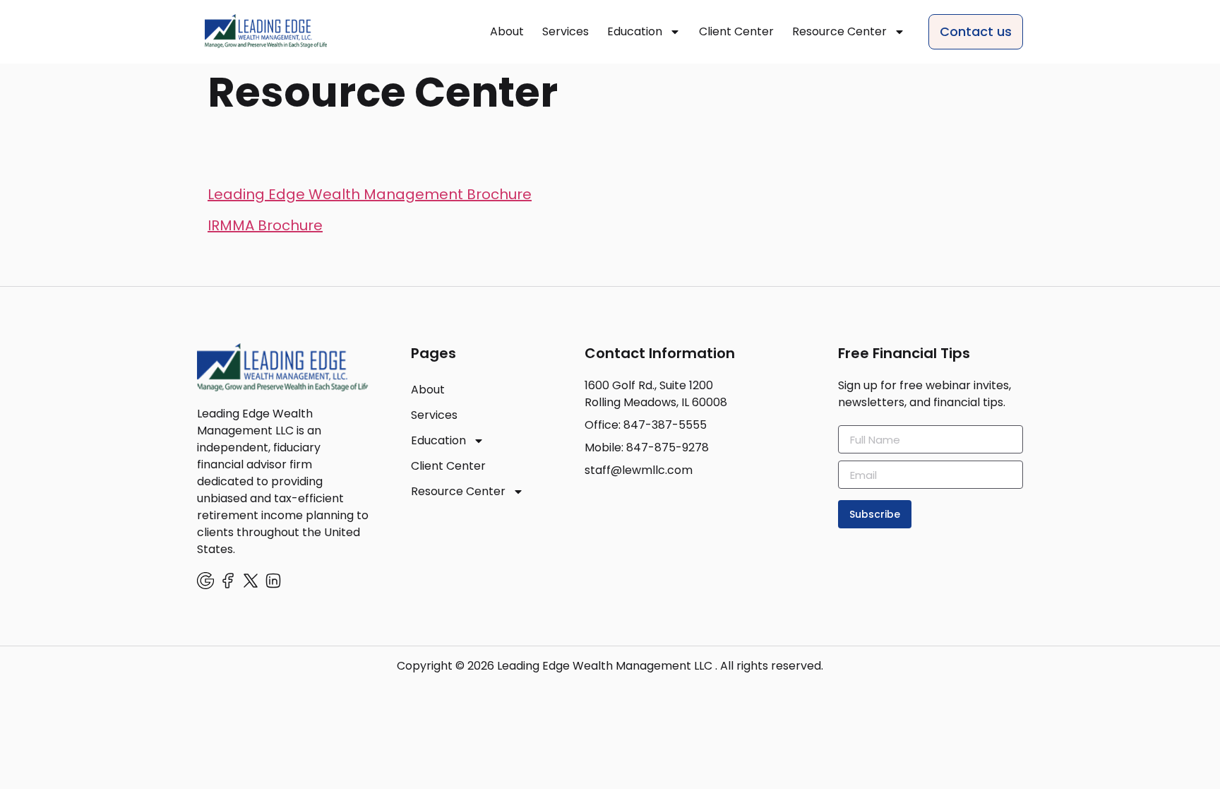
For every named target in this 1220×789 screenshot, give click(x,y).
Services (565, 31)
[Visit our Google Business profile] (205, 580)
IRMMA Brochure (265, 225)
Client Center (736, 31)
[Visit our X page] (250, 580)
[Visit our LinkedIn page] (273, 580)
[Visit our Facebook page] (228, 580)
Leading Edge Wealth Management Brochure (370, 194)
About (507, 31)
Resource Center (839, 31)
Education (634, 31)
